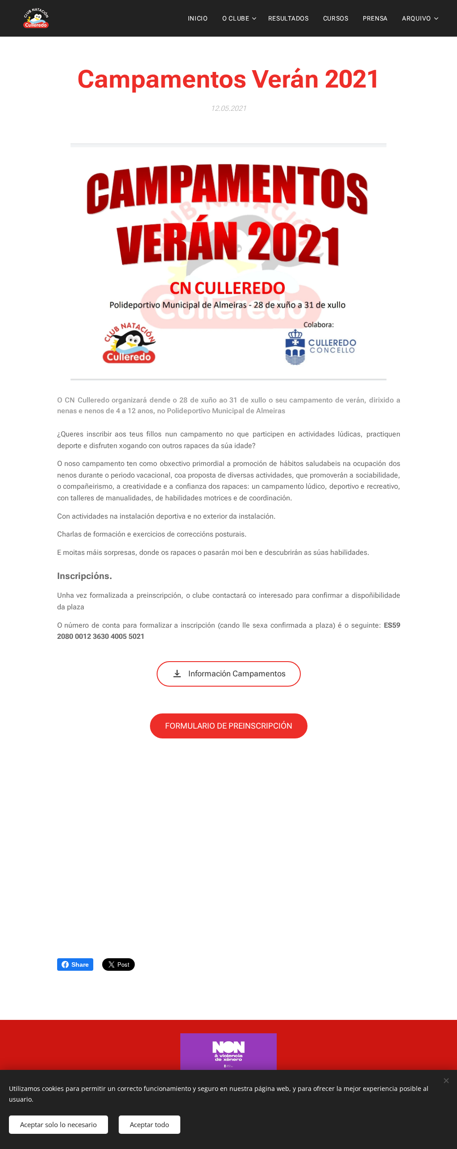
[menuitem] (200, 18)
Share (80, 964)
